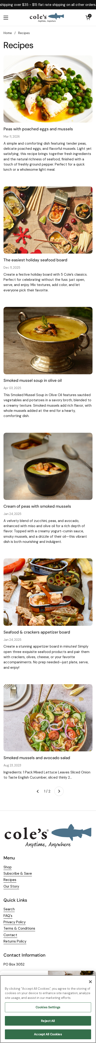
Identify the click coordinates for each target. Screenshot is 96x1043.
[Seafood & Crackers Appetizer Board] (48, 592)
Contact (10, 935)
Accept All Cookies (48, 1034)
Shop (7, 867)
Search (9, 909)
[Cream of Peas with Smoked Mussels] (48, 466)
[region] (48, 1009)
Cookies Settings (48, 1007)
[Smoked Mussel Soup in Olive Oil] (48, 340)
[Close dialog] (93, 973)
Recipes (24, 33)
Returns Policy (14, 941)
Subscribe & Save (17, 873)
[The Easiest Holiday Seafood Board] (48, 220)
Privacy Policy (14, 922)
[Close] (90, 982)
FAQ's (7, 915)
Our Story (11, 886)
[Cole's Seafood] (47, 17)
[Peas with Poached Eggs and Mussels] (48, 89)
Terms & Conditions (19, 928)
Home (7, 33)
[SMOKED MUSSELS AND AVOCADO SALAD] (48, 718)
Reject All (48, 1021)
